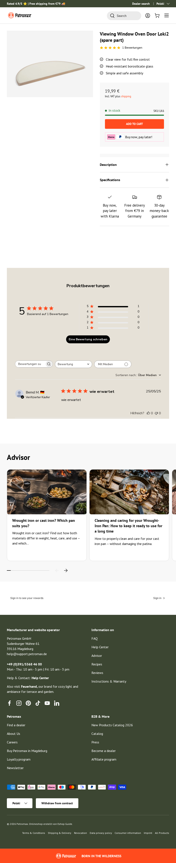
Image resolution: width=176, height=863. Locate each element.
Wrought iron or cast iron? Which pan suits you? (43, 523)
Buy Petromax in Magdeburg (27, 751)
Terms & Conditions (33, 832)
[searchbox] (30, 364)
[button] (157, 15)
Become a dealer (103, 751)
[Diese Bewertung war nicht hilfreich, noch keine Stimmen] (156, 413)
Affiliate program (103, 759)
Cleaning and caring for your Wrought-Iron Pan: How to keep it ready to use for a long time (128, 526)
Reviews (97, 673)
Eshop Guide (65, 823)
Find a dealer (16, 725)
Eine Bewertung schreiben (88, 339)
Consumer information (128, 832)
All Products (162, 832)
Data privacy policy (101, 832)
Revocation (80, 832)
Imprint (148, 832)
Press (95, 742)
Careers (12, 742)
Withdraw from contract (57, 803)
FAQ (94, 638)
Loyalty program (18, 759)
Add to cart (134, 124)
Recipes (96, 664)
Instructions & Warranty (108, 681)
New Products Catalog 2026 (112, 725)
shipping (126, 96)
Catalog (97, 733)
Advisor (96, 655)
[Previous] (57, 570)
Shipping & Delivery (59, 832)
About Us (13, 733)
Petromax (22, 823)
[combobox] (124, 15)
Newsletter (15, 768)
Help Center (100, 647)
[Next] (65, 570)
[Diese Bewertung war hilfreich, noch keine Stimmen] (148, 413)
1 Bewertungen (132, 48)
